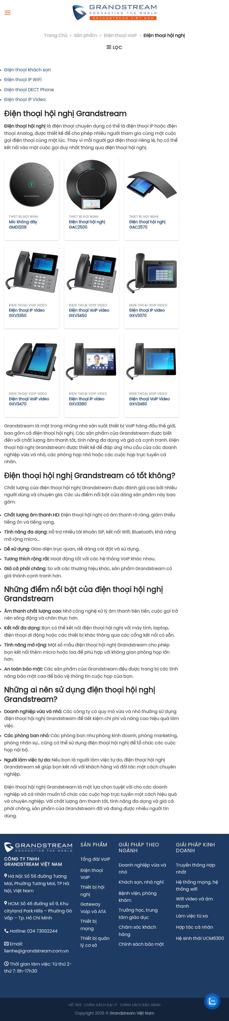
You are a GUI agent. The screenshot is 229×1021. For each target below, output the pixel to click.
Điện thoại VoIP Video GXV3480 (149, 402)
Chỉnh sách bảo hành (140, 1005)
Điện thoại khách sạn (27, 70)
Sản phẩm (85, 35)
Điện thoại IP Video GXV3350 (27, 313)
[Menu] (7, 12)
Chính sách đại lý (100, 1005)
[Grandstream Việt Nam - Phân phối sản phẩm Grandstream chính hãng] (114, 12)
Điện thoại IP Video (25, 99)
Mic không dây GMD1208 (23, 225)
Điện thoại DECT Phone (29, 90)
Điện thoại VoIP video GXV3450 (89, 313)
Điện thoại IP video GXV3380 (86, 402)
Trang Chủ (55, 35)
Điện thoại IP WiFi (23, 79)
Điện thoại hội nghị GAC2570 (147, 225)
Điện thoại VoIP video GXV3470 (29, 402)
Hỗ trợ (75, 1005)
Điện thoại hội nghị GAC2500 (87, 225)
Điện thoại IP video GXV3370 (147, 313)
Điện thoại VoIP (120, 35)
